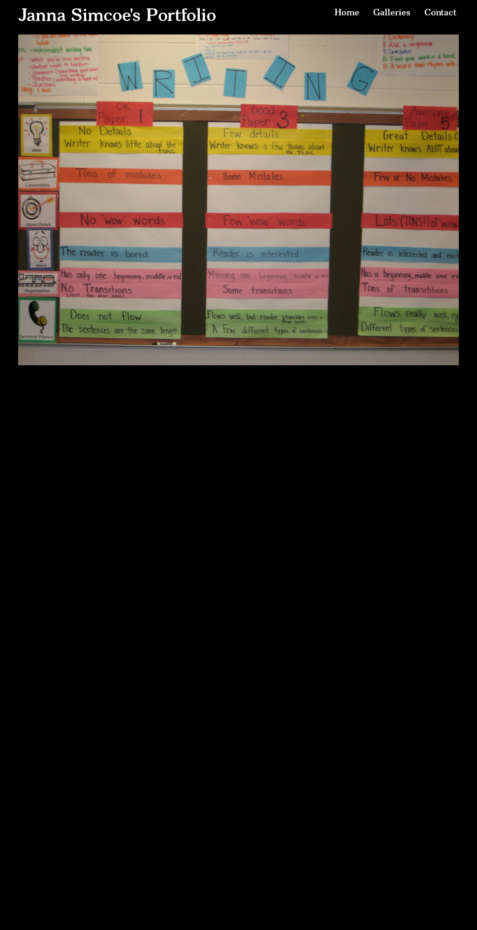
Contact (440, 12)
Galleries (391, 12)
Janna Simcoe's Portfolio (117, 15)
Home (346, 12)
